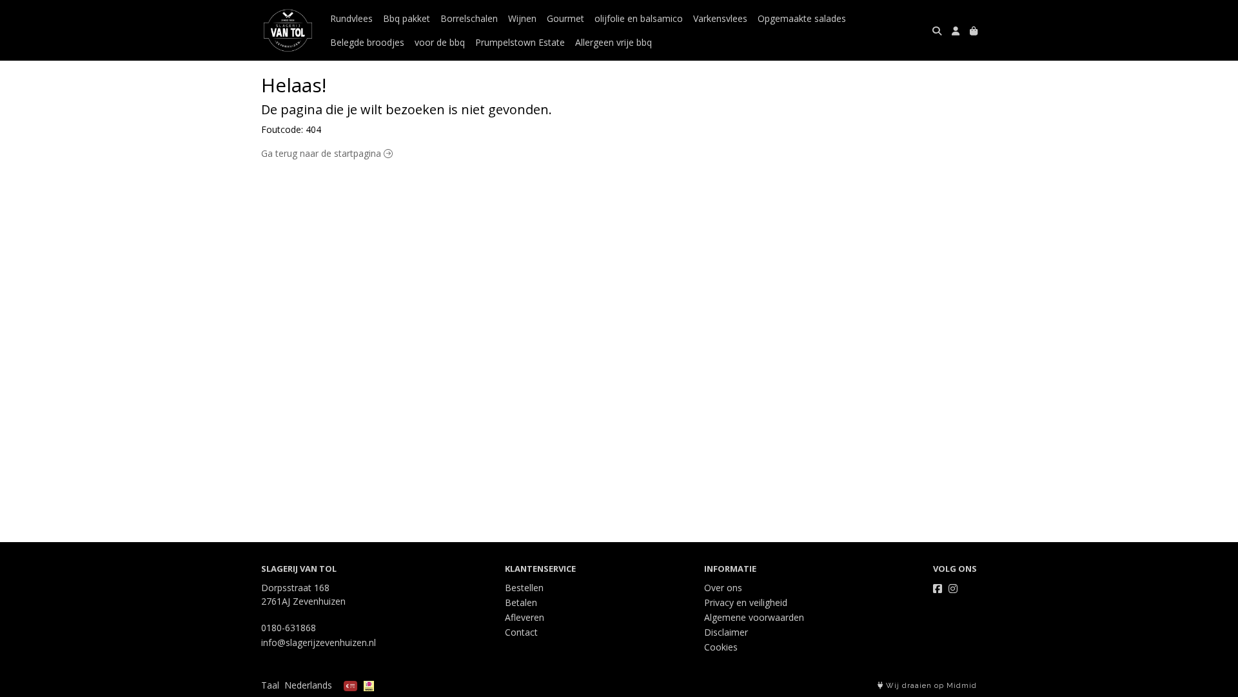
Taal (270, 685)
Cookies (721, 647)
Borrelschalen (469, 18)
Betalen (521, 602)
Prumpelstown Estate (520, 42)
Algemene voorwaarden (754, 617)
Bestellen (524, 587)
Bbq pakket (406, 18)
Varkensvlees (720, 18)
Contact (521, 632)
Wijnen (522, 18)
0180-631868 (288, 627)
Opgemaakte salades (802, 18)
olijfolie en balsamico (638, 18)
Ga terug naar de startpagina (322, 153)
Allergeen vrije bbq (613, 42)
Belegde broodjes (367, 42)
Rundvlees (351, 18)
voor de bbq (440, 42)
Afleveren (524, 617)
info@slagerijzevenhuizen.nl (318, 642)
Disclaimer (726, 632)
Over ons (723, 587)
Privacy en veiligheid (745, 602)
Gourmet (565, 18)
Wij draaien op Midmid (930, 686)
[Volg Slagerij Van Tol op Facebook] (937, 588)
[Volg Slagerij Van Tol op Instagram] (953, 588)
